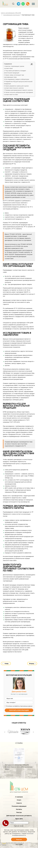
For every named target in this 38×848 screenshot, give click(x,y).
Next (33, 732)
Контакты (19, 809)
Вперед (31, 663)
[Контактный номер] (27, 4)
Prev (4, 732)
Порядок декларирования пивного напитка (19, 90)
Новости (19, 803)
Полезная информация (19, 806)
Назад (6, 663)
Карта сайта (19, 819)
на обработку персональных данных (22, 706)
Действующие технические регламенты (19, 816)
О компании (19, 797)
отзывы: (19, 743)
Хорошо (19, 839)
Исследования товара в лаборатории (17, 79)
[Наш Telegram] (18, 4)
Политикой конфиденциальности (22, 834)
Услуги (19, 800)
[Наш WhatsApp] (23, 4)
